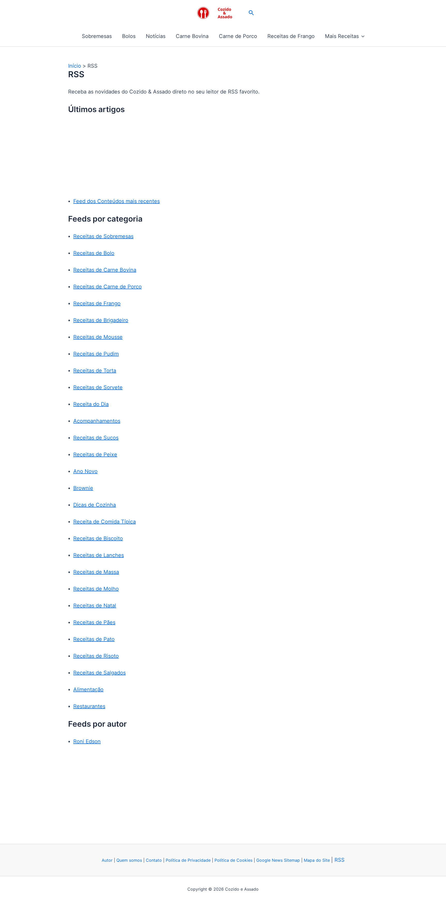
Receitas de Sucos (95, 438)
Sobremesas (97, 36)
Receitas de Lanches (98, 555)
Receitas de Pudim (96, 354)
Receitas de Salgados (99, 673)
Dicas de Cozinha (94, 505)
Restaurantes (89, 706)
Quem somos (129, 860)
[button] (251, 13)
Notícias (155, 36)
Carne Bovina (192, 36)
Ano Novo (85, 471)
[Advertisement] (225, 159)
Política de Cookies (233, 860)
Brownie (83, 488)
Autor (107, 860)
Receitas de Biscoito (98, 538)
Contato (154, 860)
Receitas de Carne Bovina (104, 270)
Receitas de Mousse (98, 337)
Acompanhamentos (96, 421)
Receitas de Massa (96, 572)
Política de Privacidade (188, 860)
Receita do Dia (91, 404)
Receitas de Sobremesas (103, 236)
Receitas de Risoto (96, 656)
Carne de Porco (238, 36)
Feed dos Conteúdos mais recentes (116, 201)
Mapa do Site (317, 860)
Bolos (129, 36)
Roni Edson (87, 741)
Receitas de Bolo (93, 253)
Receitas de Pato (94, 639)
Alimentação (88, 689)
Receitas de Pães (94, 622)
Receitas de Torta (94, 370)
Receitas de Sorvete (98, 387)
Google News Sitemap (278, 860)
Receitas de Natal (94, 605)
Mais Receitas (342, 36)
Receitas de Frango (291, 36)
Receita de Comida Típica (104, 522)
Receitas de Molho (96, 589)
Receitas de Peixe (95, 454)
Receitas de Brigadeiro (100, 320)
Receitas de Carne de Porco (107, 287)
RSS (339, 860)
